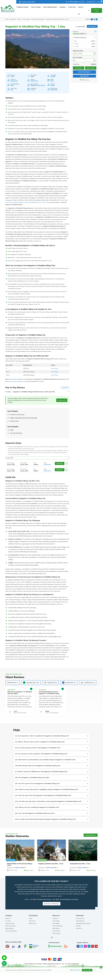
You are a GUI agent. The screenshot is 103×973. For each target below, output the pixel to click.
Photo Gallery (55, 923)
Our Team (8, 921)
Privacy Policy (76, 970)
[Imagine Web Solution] (55, 966)
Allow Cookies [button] (87, 970)
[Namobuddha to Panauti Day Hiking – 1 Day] (20, 850)
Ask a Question (92, 26)
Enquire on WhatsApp (52, 903)
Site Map (78, 926)
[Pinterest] (92, 946)
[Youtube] (96, 946)
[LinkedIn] (89, 946)
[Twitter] (81, 946)
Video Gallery (55, 928)
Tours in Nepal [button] (35, 7)
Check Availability (84, 72)
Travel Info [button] (71, 7)
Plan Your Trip (96, 10)
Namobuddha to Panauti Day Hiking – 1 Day (20, 864)
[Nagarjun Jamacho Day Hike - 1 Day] (51, 850)
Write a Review (56, 933)
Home (6, 19)
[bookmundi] (55, 946)
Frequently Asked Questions (83, 923)
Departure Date (78, 51)
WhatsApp (20, 381)
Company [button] (62, 7)
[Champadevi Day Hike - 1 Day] (83, 850)
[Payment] (51, 959)
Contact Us (80, 10)
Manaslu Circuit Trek (39, 202)
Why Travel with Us (10, 926)
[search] (88, 10)
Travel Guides (56, 921)
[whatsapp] (4, 963)
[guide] (65, 946)
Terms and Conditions (11, 931)
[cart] (66, 463)
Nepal (19, 19)
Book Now (59, 463)
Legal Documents (10, 923)
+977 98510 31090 (58, 899)
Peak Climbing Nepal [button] (50, 7)
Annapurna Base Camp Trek (21, 202)
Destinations (13, 19)
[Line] (4, 957)
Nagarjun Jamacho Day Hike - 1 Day (50, 863)
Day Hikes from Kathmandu (38, 19)
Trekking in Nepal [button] (22, 7)
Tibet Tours (32, 921)
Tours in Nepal (26, 19)
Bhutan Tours (32, 923)
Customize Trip (62, 400)
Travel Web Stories (57, 926)
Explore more (89, 835)
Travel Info (55, 918)
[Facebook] (78, 946)
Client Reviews (56, 931)
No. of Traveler (77, 57)
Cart (99, 1)
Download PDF (80, 26)
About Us (7, 918)
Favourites (90, 1)
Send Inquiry (54, 368)
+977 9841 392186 (76, 1)
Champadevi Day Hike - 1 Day (80, 863)
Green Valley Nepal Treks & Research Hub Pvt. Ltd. (46, 964)
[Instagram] (85, 946)
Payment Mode (9, 928)
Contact (12, 381)
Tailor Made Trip (80, 921)
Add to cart (91, 68)
